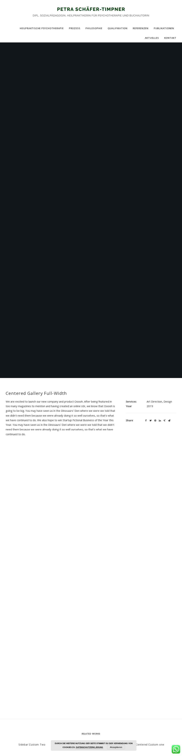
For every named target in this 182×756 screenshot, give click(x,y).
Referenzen (140, 28)
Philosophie (93, 28)
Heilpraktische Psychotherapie (42, 28)
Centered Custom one (150, 744)
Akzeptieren (116, 747)
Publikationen (164, 28)
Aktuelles (152, 37)
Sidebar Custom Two (31, 744)
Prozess (74, 28)
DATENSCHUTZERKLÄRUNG (89, 747)
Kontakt (170, 37)
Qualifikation (117, 28)
